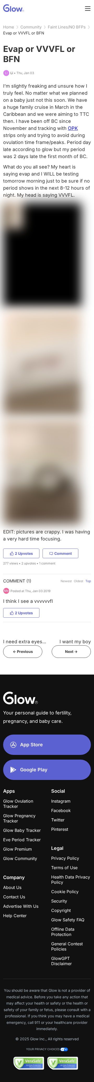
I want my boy (75, 641)
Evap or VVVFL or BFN (23, 33)
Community (31, 27)
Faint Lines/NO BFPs (67, 27)
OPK (73, 128)
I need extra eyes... (24, 641)
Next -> (71, 651)
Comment (63, 553)
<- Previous (23, 651)
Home (8, 27)
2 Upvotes (24, 553)
